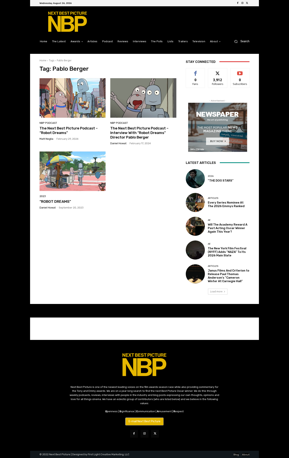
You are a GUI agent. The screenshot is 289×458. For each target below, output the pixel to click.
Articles (213, 198)
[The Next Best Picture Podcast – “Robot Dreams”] (73, 98)
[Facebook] (237, 3)
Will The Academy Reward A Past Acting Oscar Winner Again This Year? (227, 228)
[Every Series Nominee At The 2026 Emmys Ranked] (195, 202)
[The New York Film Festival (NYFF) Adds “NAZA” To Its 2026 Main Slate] (195, 250)
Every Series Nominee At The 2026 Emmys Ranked (226, 204)
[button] (240, 41)
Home (43, 60)
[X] (247, 3)
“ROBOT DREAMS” (55, 201)
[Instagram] (242, 3)
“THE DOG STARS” (221, 180)
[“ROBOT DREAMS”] (73, 171)
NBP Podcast (48, 123)
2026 (211, 176)
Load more (216, 291)
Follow (217, 71)
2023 (43, 196)
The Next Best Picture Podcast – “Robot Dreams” (69, 130)
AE (209, 220)
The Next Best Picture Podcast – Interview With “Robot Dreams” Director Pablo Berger (139, 133)
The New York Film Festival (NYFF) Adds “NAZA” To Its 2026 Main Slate (227, 252)
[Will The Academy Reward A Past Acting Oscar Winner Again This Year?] (195, 226)
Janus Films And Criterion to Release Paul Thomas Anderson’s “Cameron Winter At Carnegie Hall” (228, 276)
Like (195, 71)
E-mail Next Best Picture (144, 421)
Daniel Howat (118, 143)
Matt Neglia (46, 138)
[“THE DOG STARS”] (195, 178)
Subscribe (240, 71)
